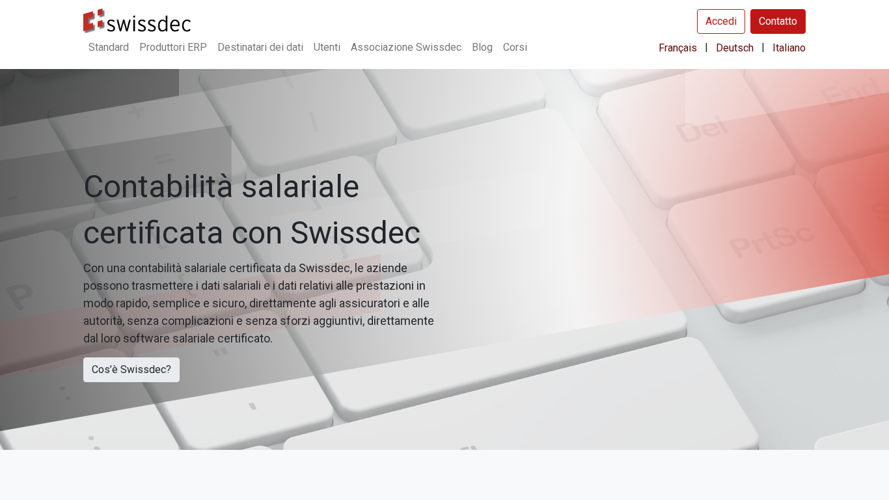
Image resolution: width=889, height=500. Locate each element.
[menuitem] (108, 48)
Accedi (721, 21)
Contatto (778, 21)
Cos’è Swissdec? (131, 369)
